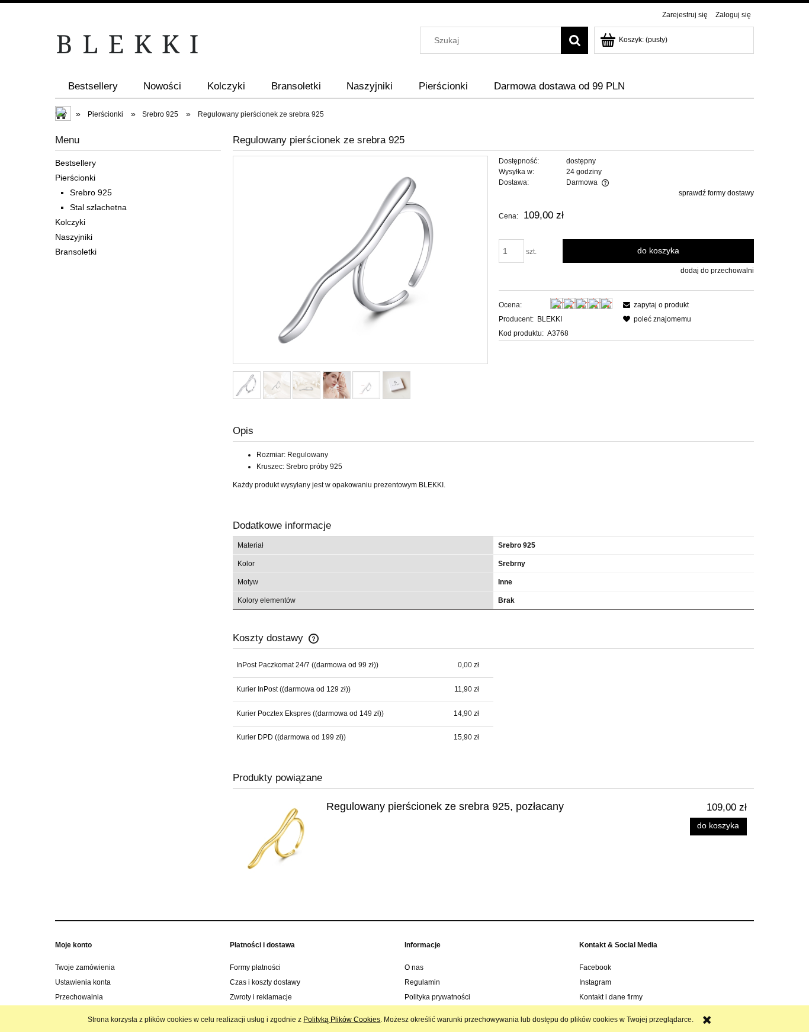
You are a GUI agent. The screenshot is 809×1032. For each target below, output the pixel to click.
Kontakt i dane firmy (611, 997)
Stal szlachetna (98, 207)
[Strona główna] (128, 44)
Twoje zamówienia (85, 967)
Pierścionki (75, 177)
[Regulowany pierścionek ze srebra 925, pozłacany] (277, 838)
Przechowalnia (79, 997)
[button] (654, 305)
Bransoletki (76, 251)
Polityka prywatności (437, 997)
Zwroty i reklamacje (261, 997)
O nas (413, 967)
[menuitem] (93, 86)
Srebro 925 (91, 192)
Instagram (595, 982)
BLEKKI (549, 319)
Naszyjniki (73, 237)
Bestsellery (75, 163)
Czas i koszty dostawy (265, 982)
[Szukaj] (574, 40)
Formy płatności (255, 967)
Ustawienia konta (83, 982)
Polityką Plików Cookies (341, 1019)
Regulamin (422, 982)
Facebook (595, 967)
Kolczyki (70, 222)
